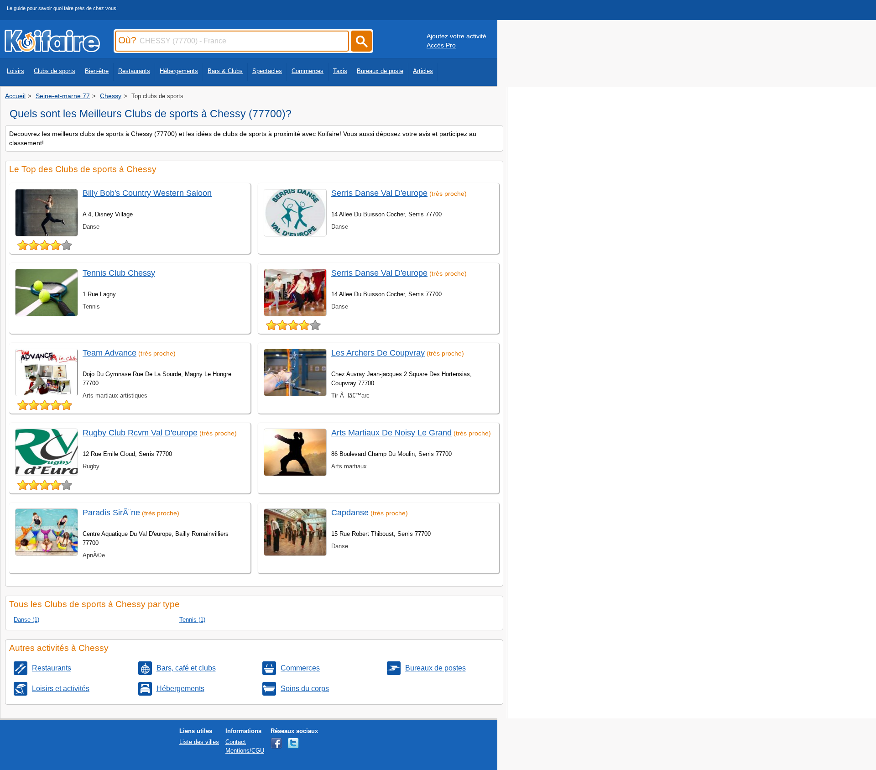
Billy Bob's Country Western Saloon (147, 193)
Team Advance (109, 352)
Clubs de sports (54, 71)
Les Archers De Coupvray (378, 352)
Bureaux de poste (380, 71)
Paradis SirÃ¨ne (111, 512)
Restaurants (134, 71)
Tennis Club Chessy (119, 273)
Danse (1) (26, 619)
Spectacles (267, 71)
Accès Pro (441, 45)
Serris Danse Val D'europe (379, 193)
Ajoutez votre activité (456, 36)
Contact (235, 742)
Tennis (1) (192, 619)
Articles (423, 71)
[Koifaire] (52, 49)
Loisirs (15, 71)
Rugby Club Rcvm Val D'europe (140, 432)
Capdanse (350, 512)
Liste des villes (199, 742)
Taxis (340, 71)
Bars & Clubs (225, 71)
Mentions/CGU (244, 750)
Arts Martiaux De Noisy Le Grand (391, 432)
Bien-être (97, 71)
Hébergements (179, 71)
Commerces (307, 71)
